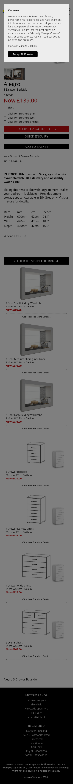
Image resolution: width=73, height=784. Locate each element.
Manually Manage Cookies (22, 45)
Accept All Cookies (23, 54)
